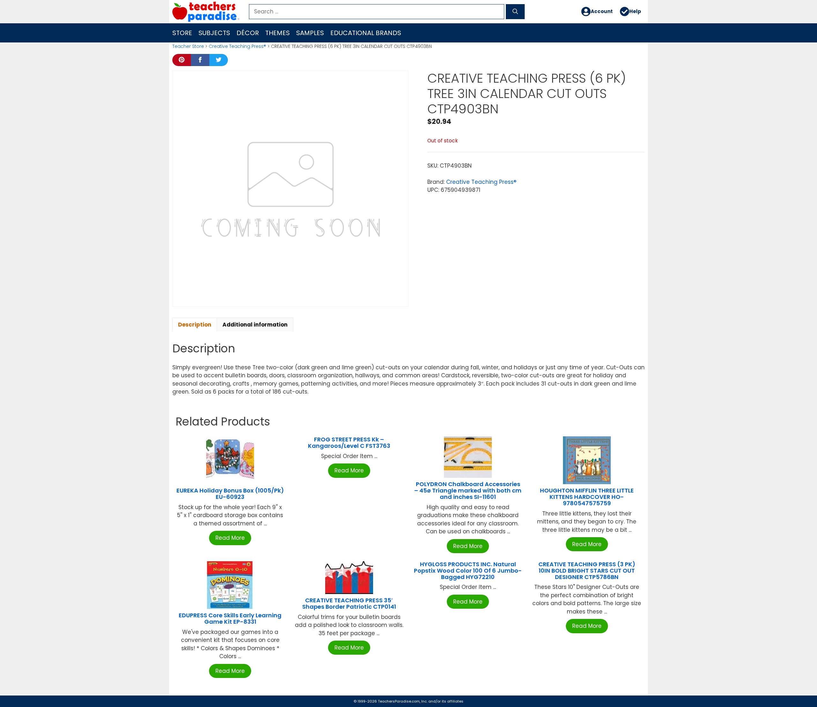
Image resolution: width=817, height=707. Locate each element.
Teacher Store (188, 46)
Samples (310, 32)
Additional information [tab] (255, 324)
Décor (247, 32)
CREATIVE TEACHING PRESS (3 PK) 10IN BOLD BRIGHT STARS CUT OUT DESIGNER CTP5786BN (586, 570)
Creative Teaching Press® (237, 46)
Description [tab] (194, 324)
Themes (277, 32)
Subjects (214, 32)
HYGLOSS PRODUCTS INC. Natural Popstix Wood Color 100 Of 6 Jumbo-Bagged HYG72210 (468, 570)
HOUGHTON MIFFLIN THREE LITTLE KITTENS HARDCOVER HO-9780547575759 (587, 496)
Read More (230, 538)
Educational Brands (365, 32)
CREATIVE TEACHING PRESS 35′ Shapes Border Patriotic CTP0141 (349, 603)
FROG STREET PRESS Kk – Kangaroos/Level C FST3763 (349, 442)
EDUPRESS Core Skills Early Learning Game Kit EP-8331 (230, 618)
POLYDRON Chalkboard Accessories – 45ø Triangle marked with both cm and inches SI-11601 (467, 490)
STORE (182, 32)
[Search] (515, 11)
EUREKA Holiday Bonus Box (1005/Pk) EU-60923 (230, 493)
